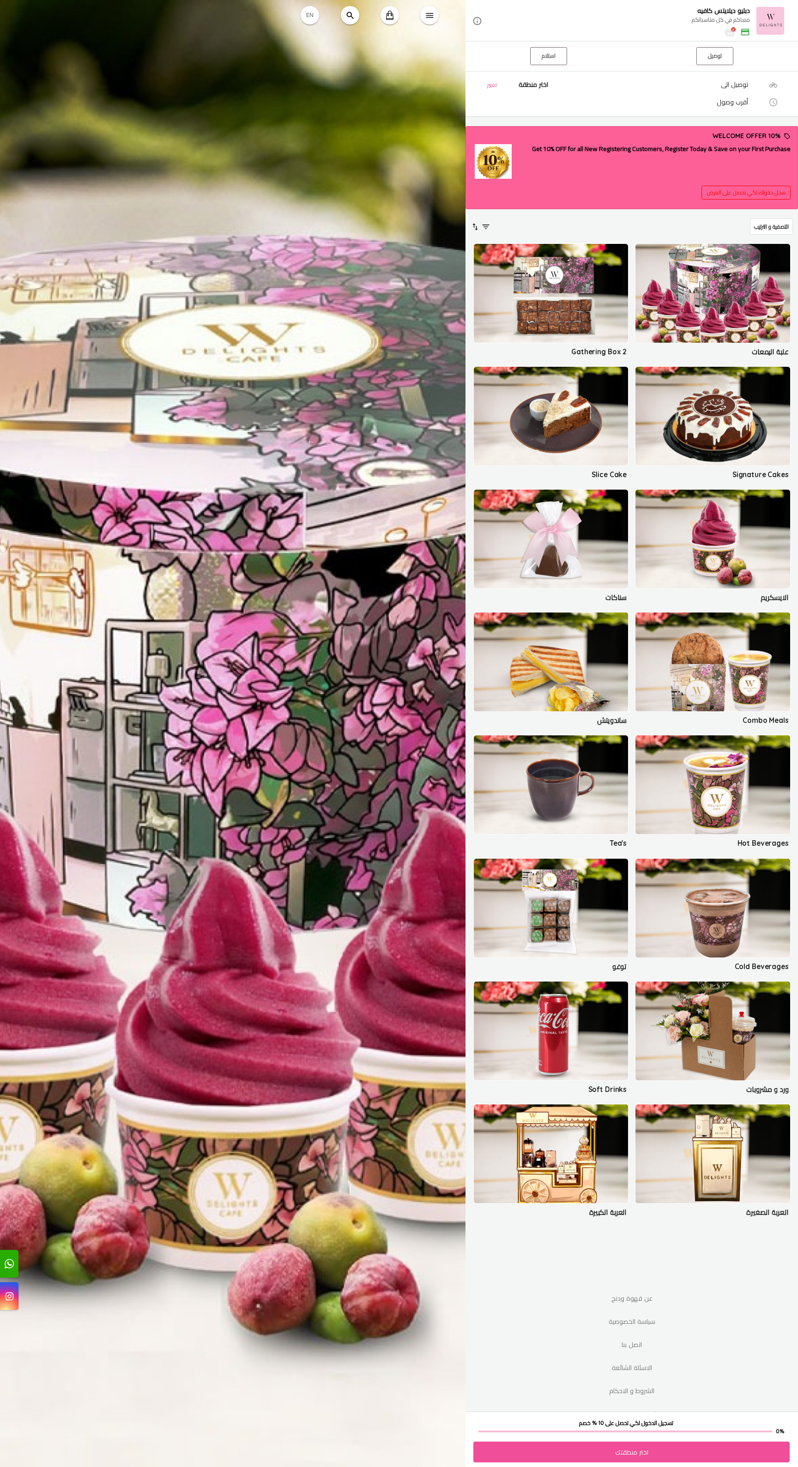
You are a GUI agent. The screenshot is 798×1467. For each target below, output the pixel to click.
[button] (632, 21)
